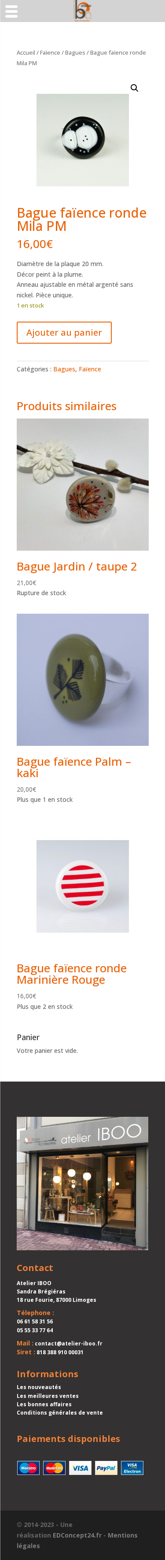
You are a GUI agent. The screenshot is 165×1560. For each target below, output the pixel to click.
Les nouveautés (39, 1387)
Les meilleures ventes (48, 1396)
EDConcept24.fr (77, 1535)
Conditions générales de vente (60, 1412)
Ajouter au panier (64, 332)
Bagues (75, 52)
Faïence (50, 52)
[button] (135, 88)
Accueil (26, 52)
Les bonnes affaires (44, 1404)
